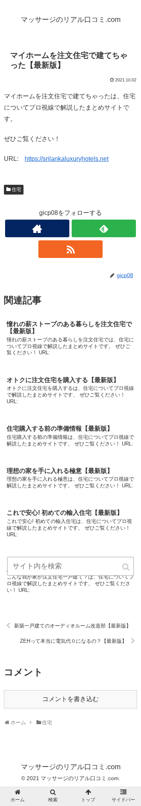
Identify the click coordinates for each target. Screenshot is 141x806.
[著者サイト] (37, 228)
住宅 (16, 189)
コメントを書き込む (70, 699)
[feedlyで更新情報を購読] (104, 228)
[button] (126, 567)
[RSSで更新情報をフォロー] (70, 249)
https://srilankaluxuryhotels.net (66, 158)
